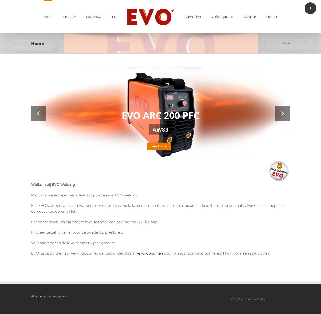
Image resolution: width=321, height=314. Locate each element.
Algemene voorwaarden (48, 296)
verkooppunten (149, 253)
